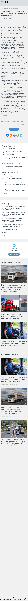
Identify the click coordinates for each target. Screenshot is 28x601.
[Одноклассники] (11, 135)
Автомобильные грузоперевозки (9, 384)
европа (15, 122)
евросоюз (11, 122)
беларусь (7, 122)
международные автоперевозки (17, 119)
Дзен (2, 449)
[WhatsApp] (17, 135)
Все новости (5, 193)
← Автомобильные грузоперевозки (9, 8)
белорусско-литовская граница (8, 121)
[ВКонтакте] (7, 135)
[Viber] (14, 135)
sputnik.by (5, 115)
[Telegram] (21, 135)
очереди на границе (5, 119)
